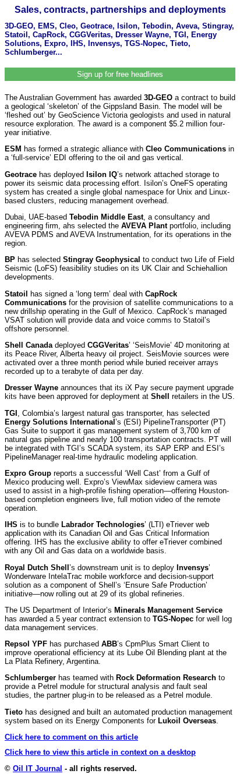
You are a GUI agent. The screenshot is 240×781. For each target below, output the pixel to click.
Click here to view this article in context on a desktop (100, 752)
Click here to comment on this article (71, 737)
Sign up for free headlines (120, 74)
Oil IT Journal (37, 768)
